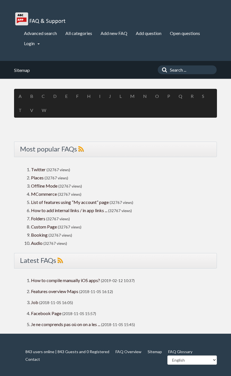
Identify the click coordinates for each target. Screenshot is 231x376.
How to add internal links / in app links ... (69, 210)
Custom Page (44, 226)
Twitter (38, 169)
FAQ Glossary (180, 351)
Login (29, 43)
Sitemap (155, 351)
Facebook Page (46, 313)
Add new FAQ (114, 33)
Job (34, 302)
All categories (78, 33)
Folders (38, 218)
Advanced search (40, 33)
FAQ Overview (128, 351)
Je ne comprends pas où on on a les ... (65, 324)
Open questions (185, 33)
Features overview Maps (54, 291)
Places (37, 177)
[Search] (163, 69)
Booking (39, 235)
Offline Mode (44, 185)
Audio (37, 243)
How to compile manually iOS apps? (66, 280)
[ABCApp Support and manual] (41, 18)
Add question (148, 33)
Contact (32, 359)
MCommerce (44, 194)
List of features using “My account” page (70, 202)
